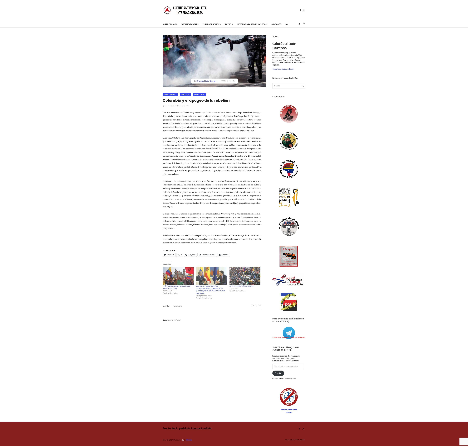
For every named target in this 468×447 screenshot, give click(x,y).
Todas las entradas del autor (283, 69)
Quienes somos (170, 24)
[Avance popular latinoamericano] (244, 276)
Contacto (276, 24)
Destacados (199, 95)
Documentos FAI (189, 24)
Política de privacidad (295, 440)
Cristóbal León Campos (207, 81)
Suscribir (278, 373)
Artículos (185, 95)
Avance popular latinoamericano (241, 286)
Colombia (166, 306)
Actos (228, 24)
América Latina (170, 95)
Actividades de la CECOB (289, 410)
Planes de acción (211, 24)
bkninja (189, 440)
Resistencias (177, 306)
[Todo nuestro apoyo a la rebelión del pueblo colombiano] (178, 276)
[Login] (299, 23)
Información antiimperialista (251, 24)
